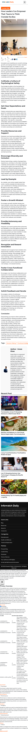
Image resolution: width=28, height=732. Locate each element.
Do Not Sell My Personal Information (10, 562)
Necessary (3, 606)
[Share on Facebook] (13, 59)
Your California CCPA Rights (8, 559)
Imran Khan (2, 60)
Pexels (25, 57)
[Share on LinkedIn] (17, 59)
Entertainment (4, 537)
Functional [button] (2, 684)
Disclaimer (3, 554)
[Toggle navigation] (24, 2)
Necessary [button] (2, 605)
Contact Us (4, 531)
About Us (3, 528)
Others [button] (2, 723)
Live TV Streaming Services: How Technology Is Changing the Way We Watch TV (12, 475)
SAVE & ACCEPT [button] (4, 731)
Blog (2, 523)
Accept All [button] (10, 578)
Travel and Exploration (6, 542)
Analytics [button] (2, 704)
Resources (3, 525)
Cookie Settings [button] (4, 578)
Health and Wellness (6, 540)
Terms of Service (5, 557)
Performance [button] (3, 694)
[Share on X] (15, 59)
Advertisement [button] (4, 713)
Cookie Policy (4, 551)
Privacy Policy (4, 549)
